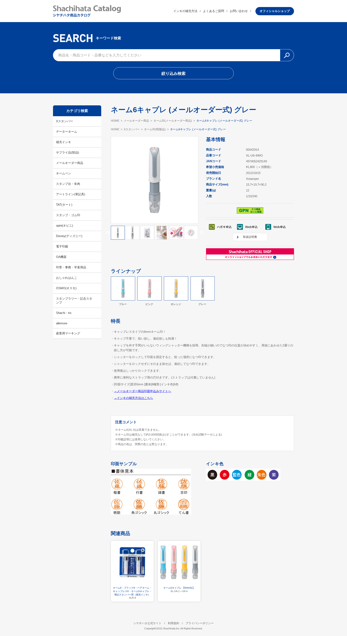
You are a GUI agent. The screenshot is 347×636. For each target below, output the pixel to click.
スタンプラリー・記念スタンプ (74, 300)
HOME (115, 120)
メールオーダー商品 (69, 163)
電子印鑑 (62, 246)
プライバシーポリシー (200, 623)
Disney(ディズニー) (69, 236)
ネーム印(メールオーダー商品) (172, 120)
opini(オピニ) (64, 225)
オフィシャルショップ (275, 11)
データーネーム (66, 131)
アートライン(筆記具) (70, 194)
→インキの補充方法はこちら (133, 398)
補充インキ (63, 142)
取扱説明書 (250, 236)
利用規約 (173, 623)
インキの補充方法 (185, 11)
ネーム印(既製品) (155, 129)
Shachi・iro (63, 312)
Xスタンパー (64, 121)
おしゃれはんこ (66, 277)
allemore (61, 323)
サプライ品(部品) (67, 152)
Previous (108, 233)
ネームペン (63, 173)
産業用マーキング (68, 333)
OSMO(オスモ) (66, 288)
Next (202, 233)
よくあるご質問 (213, 11)
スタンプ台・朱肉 (68, 183)
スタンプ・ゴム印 (68, 215)
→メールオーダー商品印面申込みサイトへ (142, 391)
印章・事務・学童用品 (71, 267)
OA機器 (61, 256)
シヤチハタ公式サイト (147, 623)
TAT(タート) (64, 204)
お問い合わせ (239, 11)
